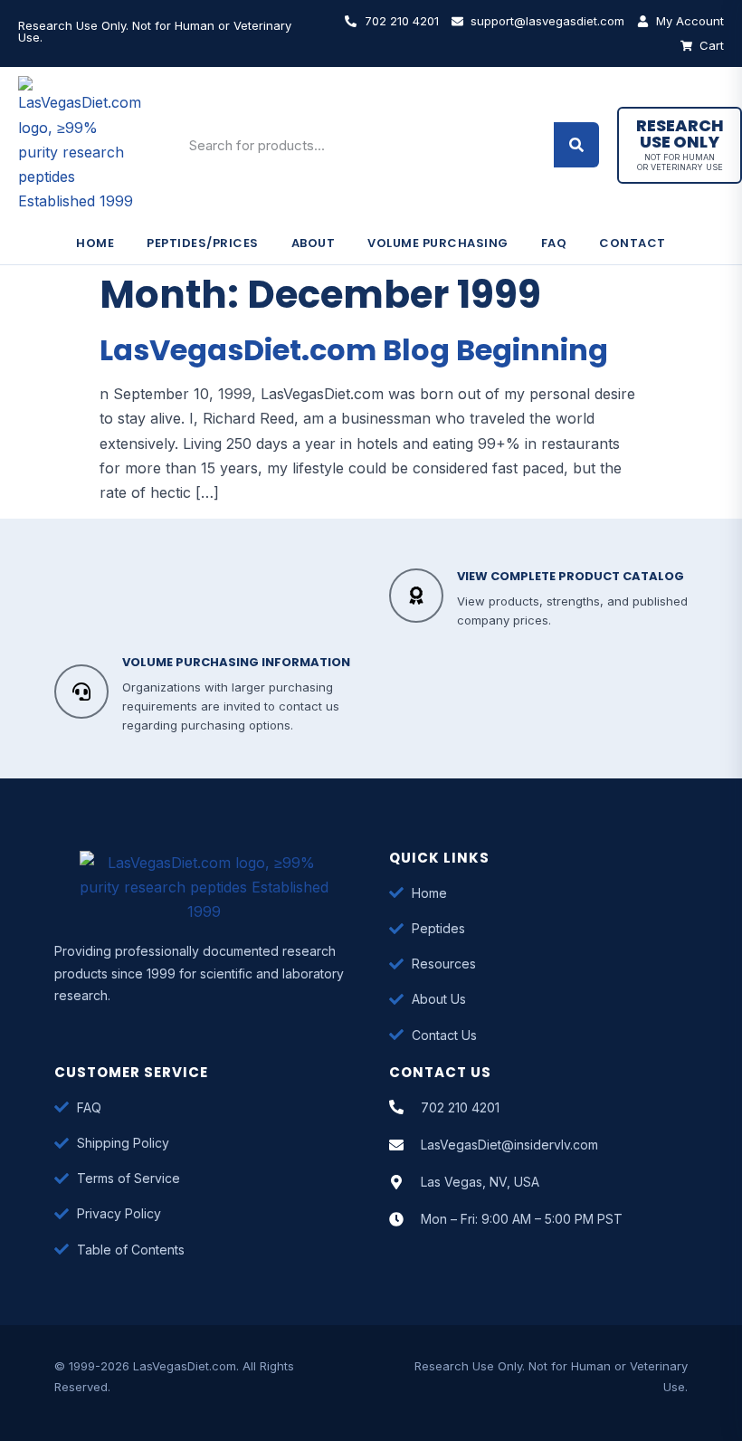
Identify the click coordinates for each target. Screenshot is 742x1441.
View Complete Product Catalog (570, 576)
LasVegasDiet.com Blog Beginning (354, 349)
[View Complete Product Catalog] (416, 595)
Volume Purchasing (438, 243)
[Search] (576, 144)
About (313, 243)
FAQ (554, 243)
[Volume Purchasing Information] (81, 691)
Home (95, 243)
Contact (632, 243)
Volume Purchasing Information (236, 662)
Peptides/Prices (203, 243)
